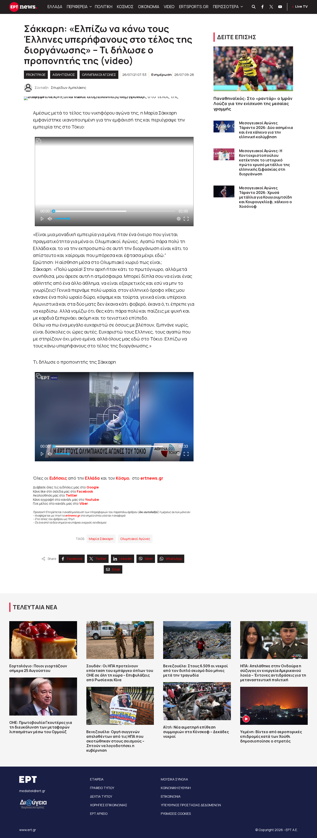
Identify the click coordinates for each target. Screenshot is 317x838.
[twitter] (271, 6)
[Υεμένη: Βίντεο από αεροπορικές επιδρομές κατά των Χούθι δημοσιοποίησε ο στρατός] (274, 706)
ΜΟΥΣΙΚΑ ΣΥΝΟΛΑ (174, 779)
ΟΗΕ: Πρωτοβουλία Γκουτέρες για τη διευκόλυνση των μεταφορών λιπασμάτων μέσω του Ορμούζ (40, 727)
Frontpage (35, 74)
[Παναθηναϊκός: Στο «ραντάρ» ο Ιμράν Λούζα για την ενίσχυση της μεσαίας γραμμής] (253, 68)
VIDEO (169, 6)
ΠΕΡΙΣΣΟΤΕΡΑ (226, 6)
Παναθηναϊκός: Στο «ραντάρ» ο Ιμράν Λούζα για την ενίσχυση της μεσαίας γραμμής (252, 104)
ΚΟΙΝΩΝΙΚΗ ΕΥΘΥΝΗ (176, 788)
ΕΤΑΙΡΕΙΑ (97, 779)
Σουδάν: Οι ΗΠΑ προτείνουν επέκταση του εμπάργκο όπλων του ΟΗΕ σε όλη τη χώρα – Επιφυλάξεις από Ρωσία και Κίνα (119, 672)
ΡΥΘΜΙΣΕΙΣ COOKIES (176, 813)
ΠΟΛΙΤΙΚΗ (103, 6)
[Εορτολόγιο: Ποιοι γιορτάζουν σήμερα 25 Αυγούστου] (43, 640)
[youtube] (280, 6)
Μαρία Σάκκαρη (101, 538)
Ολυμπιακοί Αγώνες (99, 74)
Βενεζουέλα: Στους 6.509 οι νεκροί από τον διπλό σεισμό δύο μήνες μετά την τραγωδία (195, 670)
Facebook (85, 491)
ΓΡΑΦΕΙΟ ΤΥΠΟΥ (102, 788)
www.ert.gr (27, 830)
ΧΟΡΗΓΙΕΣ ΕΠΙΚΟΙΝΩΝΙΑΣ (108, 805)
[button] (90, 6)
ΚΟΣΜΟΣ (125, 6)
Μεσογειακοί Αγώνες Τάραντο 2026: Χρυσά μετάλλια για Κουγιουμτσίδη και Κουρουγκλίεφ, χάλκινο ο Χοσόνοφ (265, 197)
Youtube (92, 499)
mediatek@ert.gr (32, 791)
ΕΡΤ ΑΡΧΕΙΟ (98, 813)
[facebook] (263, 6)
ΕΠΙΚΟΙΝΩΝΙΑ (171, 796)
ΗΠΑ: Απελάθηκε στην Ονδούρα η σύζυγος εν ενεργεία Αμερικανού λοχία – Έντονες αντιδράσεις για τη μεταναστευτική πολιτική (273, 672)
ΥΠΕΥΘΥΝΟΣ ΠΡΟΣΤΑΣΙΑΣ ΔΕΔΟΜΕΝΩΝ (191, 805)
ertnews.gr (72, 515)
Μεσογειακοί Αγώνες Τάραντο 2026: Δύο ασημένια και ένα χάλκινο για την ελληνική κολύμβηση (266, 129)
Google (93, 487)
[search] (254, 6)
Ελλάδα (92, 478)
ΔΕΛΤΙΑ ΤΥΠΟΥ (101, 796)
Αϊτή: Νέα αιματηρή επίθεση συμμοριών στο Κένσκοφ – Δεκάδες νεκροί (196, 732)
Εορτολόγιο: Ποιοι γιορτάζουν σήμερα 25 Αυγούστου (38, 668)
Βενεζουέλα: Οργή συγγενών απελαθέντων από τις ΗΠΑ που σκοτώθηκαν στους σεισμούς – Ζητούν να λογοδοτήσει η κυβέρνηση (115, 741)
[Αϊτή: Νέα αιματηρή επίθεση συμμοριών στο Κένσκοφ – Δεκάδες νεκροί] (197, 701)
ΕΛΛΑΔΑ (55, 6)
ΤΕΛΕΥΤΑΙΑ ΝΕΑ (35, 607)
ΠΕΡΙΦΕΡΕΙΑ (77, 6)
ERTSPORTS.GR (193, 6)
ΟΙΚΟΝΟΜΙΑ (148, 6)
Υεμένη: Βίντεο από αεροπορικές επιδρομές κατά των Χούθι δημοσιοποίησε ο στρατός (271, 736)
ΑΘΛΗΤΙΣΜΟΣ (63, 74)
